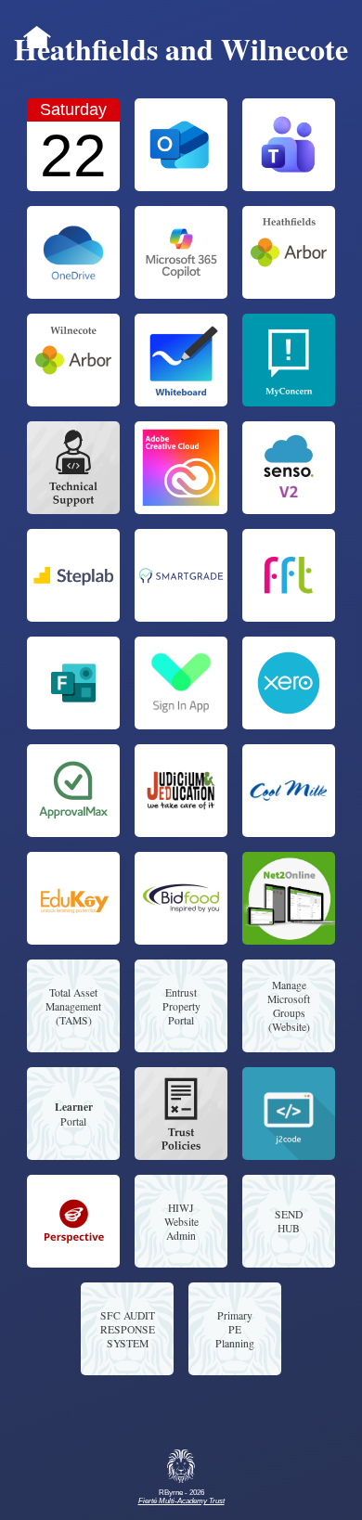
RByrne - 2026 (181, 1496)
